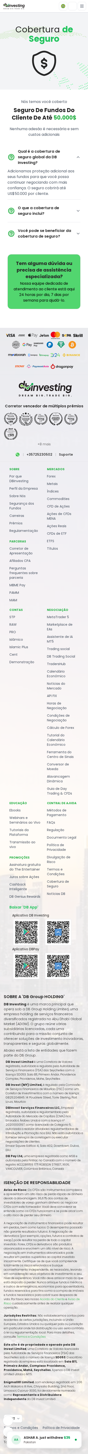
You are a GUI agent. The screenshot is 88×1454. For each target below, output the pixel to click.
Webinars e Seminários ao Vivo (24, 820)
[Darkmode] (72, 6)
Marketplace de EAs (60, 627)
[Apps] (8, 1421)
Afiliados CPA (20, 560)
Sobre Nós (17, 496)
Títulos (52, 548)
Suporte (66, 454)
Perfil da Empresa (23, 488)
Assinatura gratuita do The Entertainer (25, 867)
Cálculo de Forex (60, 727)
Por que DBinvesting (18, 478)
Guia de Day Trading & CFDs (59, 791)
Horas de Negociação (57, 705)
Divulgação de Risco (58, 859)
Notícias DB (56, 893)
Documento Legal (61, 837)
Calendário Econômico (56, 673)
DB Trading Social (61, 656)
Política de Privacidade (56, 847)
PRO (12, 632)
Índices (53, 491)
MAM (13, 600)
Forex (51, 476)
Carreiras (16, 515)
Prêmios (16, 523)
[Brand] (13, 6)
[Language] (63, 6)
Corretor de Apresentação (21, 551)
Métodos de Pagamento (56, 812)
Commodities (58, 498)
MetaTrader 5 (58, 617)
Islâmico (16, 639)
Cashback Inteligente (18, 886)
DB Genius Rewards (24, 896)
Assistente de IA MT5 (60, 639)
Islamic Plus (18, 647)
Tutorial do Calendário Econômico (56, 740)
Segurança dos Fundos (21, 506)
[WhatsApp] (17, 454)
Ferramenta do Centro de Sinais (60, 754)
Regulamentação (23, 530)
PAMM (14, 592)
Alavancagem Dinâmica (58, 779)
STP (12, 617)
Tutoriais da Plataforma (19, 832)
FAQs (51, 822)
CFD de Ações (58, 506)
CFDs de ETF (57, 533)
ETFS (50, 541)
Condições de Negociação (58, 718)
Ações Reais (56, 526)
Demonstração (21, 662)
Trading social (58, 649)
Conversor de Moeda (58, 766)
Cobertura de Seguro (58, 884)
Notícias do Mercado (56, 686)
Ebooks (15, 810)
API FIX (52, 695)
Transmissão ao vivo (22, 844)
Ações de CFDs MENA (59, 516)
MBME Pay (17, 585)
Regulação (55, 830)
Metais (52, 483)
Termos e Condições (56, 871)
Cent (13, 654)
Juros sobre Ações (24, 877)
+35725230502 (39, 454)
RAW (13, 624)
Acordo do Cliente (52, 1299)
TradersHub (56, 664)
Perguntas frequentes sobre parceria (23, 573)
